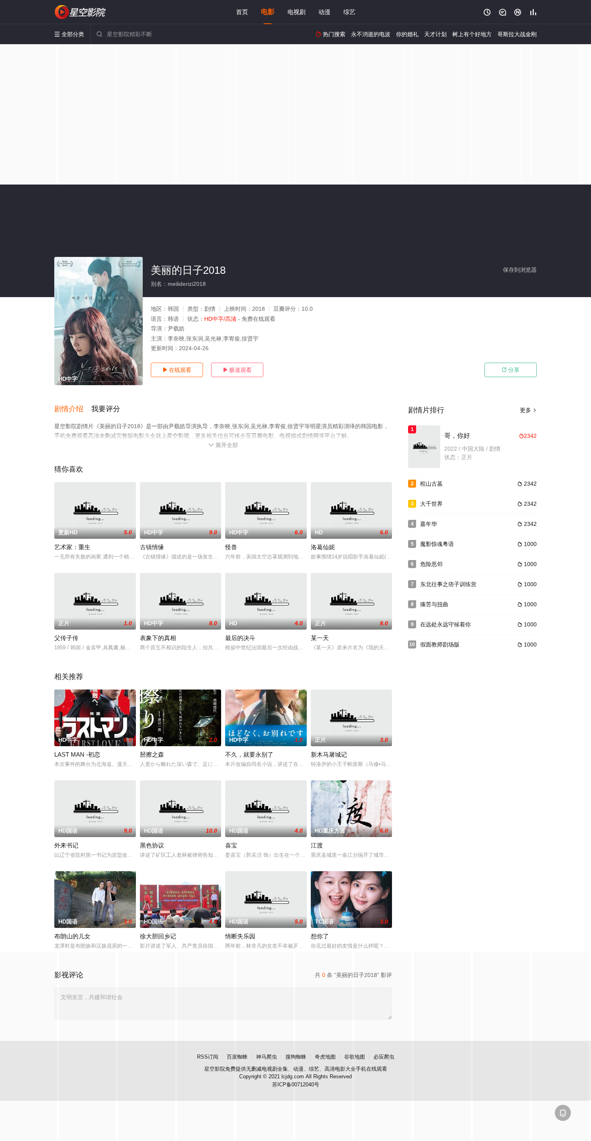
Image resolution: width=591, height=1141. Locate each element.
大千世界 (431, 504)
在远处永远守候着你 (445, 624)
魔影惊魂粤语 (437, 544)
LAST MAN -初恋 (77, 754)
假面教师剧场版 (440, 644)
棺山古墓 (431, 483)
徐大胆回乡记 (158, 936)
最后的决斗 (240, 637)
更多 (528, 410)
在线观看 (176, 370)
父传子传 (66, 637)
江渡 (317, 845)
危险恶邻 (431, 564)
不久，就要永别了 (249, 754)
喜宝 (231, 845)
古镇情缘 (152, 547)
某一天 (320, 637)
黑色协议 (152, 845)
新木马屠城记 (329, 754)
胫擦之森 (152, 754)
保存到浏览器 (520, 270)
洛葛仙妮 (323, 547)
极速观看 (237, 370)
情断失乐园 (240, 936)
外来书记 (66, 845)
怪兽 (231, 547)
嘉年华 (428, 524)
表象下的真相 (158, 637)
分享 (510, 370)
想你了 (320, 936)
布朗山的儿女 (72, 936)
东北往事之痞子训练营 (448, 584)
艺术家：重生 (72, 547)
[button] (72, 409)
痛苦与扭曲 (434, 604)
